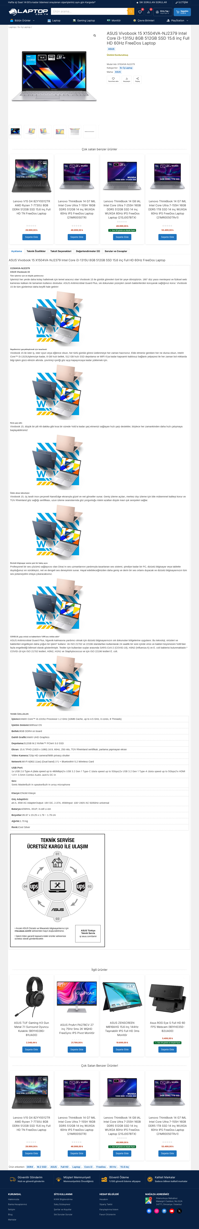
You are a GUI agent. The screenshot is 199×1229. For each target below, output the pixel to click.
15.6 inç (124, 1167)
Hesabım (104, 1199)
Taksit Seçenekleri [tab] (60, 251)
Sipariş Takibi (106, 1204)
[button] (94, 35)
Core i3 (88, 1167)
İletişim (11, 1209)
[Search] (131, 11)
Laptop (56, 20)
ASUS (111, 49)
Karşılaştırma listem (109, 1209)
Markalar (12, 1219)
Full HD (64, 1167)
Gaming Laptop (86, 20)
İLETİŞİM (183, 2)
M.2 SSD (41, 1167)
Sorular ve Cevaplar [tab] (116, 251)
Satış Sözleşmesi (62, 1204)
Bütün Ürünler (23, 20)
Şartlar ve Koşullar (62, 1209)
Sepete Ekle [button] (31, 237)
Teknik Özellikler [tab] (36, 251)
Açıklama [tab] (16, 251)
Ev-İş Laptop (24, 27)
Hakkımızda (13, 1199)
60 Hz (113, 1167)
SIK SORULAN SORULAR (153, 2)
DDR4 (30, 1167)
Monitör (116, 20)
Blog (10, 1214)
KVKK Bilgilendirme (63, 1199)
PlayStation (177, 20)
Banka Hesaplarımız (17, 1204)
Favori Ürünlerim (108, 1214)
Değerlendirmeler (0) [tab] (88, 251)
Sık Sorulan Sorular (63, 1214)
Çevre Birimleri (146, 20)
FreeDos (101, 1167)
